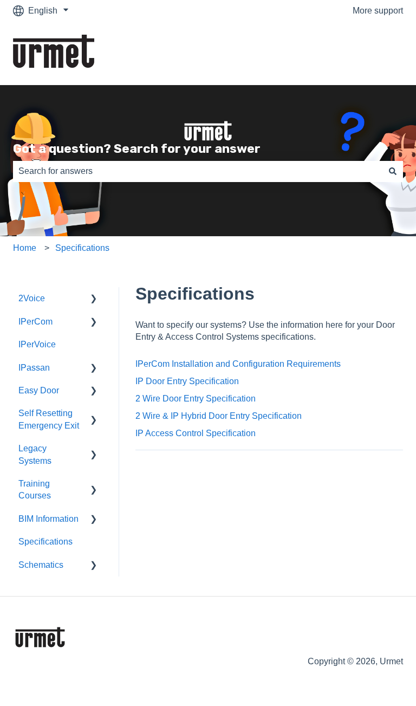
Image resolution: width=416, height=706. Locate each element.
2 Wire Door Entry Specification (195, 398)
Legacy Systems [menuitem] (34, 454)
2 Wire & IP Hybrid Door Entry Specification (218, 415)
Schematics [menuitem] (40, 564)
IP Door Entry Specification (187, 381)
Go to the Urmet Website (345, 53)
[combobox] (197, 171)
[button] (93, 299)
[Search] (392, 171)
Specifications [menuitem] (45, 541)
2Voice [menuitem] (31, 298)
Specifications (82, 247)
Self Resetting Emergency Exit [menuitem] (48, 419)
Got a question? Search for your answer (137, 148)
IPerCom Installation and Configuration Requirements (238, 363)
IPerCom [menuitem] (35, 321)
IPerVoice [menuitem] (37, 344)
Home (24, 247)
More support (378, 10)
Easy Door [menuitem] (38, 390)
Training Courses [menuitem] (34, 489)
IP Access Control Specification (195, 433)
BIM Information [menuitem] (48, 518)
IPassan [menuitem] (34, 367)
